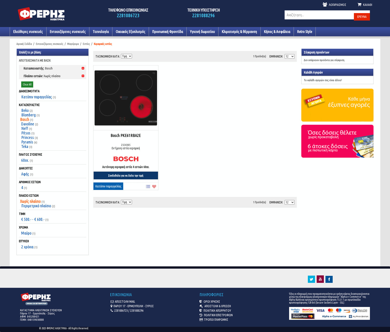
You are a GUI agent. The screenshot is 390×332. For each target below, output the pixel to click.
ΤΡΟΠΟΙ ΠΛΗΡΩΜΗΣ (216, 319)
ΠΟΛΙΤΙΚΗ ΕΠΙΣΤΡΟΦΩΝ (218, 315)
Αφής (25, 174)
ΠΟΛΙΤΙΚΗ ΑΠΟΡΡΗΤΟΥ (217, 310)
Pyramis (27, 142)
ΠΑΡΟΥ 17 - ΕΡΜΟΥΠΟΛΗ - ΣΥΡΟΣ (134, 306)
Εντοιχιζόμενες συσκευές (49, 43)
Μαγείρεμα (73, 43)
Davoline (27, 124)
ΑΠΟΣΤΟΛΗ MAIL (125, 301)
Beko (25, 110)
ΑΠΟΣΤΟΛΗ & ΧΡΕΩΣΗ (217, 306)
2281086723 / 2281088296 (129, 310)
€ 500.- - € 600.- (32, 219)
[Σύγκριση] (149, 186)
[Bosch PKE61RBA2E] (125, 98)
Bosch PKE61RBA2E (126, 135)
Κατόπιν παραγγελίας (36, 97)
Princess (27, 137)
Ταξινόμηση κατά (107, 56)
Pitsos (25, 133)
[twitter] (311, 281)
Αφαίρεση (83, 68)
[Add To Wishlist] (155, 186)
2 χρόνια (27, 246)
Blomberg (28, 115)
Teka (24, 146)
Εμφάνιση (275, 56)
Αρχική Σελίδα (24, 43)
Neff (24, 128)
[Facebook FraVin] (329, 281)
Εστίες (86, 43)
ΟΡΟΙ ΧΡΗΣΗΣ (211, 301)
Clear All (27, 84)
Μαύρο (26, 233)
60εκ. (25, 160)
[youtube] (320, 281)
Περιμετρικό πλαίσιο (36, 205)
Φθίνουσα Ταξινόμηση (135, 55)
